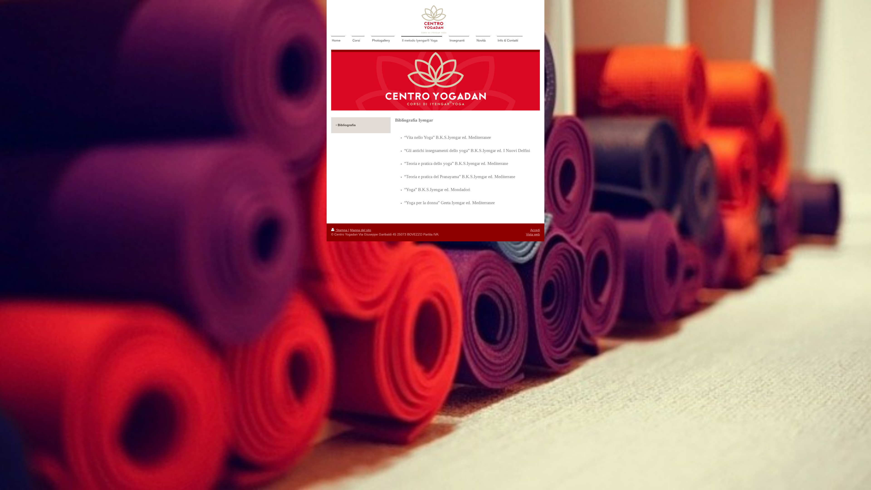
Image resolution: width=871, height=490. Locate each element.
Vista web (533, 234)
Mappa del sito (360, 230)
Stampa (341, 230)
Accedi (535, 230)
